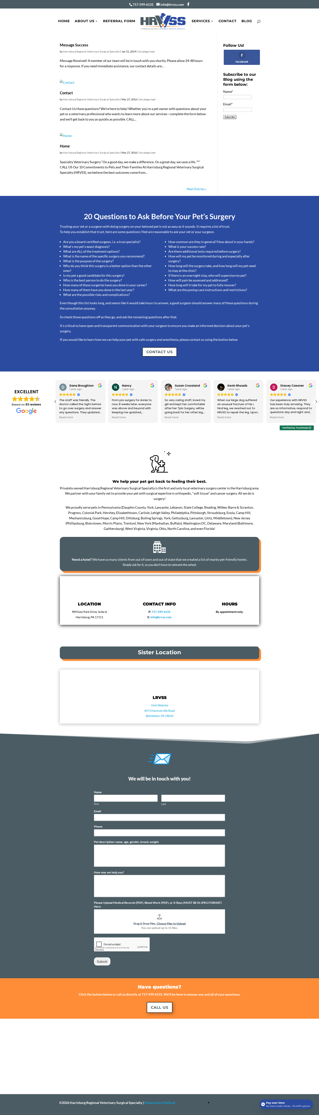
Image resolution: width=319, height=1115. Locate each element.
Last (163, 803)
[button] (316, 401)
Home (64, 21)
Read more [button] (66, 417)
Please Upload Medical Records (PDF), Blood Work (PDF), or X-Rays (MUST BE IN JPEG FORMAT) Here (158, 904)
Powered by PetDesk (160, 1103)
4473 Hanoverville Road (159, 710)
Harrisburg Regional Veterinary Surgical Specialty (91, 51)
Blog (246, 21)
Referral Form (119, 21)
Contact (227, 21)
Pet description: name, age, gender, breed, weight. (127, 842)
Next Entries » (197, 189)
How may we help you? (110, 872)
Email (98, 811)
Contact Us (159, 352)
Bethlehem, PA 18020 (159, 715)
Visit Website (159, 705)
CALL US (159, 1007)
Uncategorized (146, 51)
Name (98, 792)
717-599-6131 (143, 4)
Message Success (74, 45)
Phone (98, 826)
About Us (84, 21)
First (96, 803)
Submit (102, 961)
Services (201, 21)
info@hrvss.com (160, 617)
